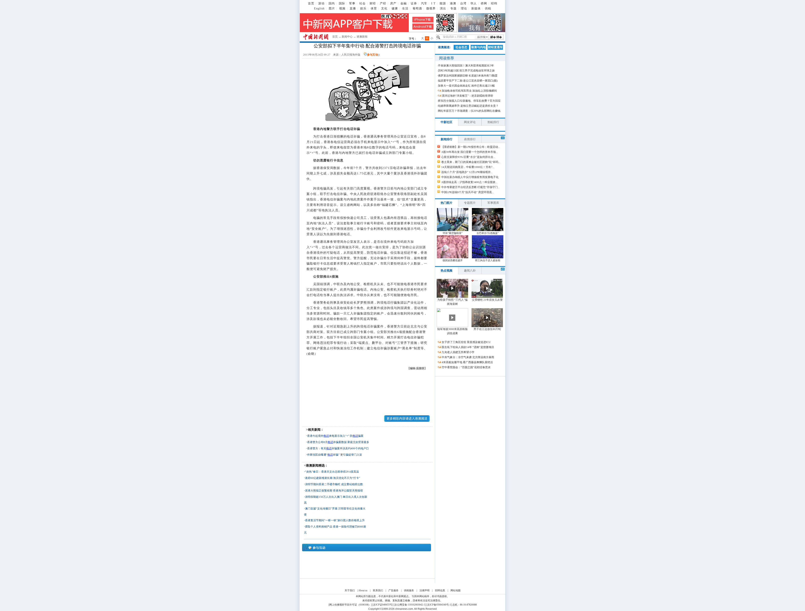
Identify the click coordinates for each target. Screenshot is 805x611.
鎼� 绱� (496, 37)
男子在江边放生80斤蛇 (487, 329)
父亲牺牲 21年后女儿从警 (487, 299)
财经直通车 (495, 47)
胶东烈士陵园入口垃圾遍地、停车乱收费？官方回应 (469, 100)
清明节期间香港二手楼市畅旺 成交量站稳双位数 (334, 484)
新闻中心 (347, 36)
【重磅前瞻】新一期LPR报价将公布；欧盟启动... (470, 146)
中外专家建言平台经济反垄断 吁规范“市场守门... (470, 187)
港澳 (453, 3)
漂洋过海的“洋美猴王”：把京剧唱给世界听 (467, 95)
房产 (393, 3)
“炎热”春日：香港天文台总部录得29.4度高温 (332, 471)
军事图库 (493, 202)
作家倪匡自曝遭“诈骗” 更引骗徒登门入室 (334, 454)
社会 (362, 3)
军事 (352, 3)
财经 (373, 3)
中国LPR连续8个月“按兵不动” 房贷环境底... (467, 192)
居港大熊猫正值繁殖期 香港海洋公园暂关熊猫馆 (334, 490)
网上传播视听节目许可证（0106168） (350, 604)
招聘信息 (440, 590)
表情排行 (470, 139)
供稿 (488, 8)
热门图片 (446, 202)
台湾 (463, 3)
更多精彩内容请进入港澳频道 (407, 418)
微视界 (431, 8)
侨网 (484, 3)
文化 (384, 8)
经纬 (494, 3)
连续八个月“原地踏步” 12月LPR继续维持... (466, 172)
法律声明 (424, 590)
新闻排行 (446, 139)
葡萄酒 (417, 8)
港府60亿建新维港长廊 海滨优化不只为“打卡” (332, 478)
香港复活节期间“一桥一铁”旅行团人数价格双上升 (335, 520)
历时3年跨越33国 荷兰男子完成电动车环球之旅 (466, 70)
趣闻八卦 (470, 270)
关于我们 (350, 590)
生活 (405, 8)
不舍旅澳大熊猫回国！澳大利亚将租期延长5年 (466, 65)
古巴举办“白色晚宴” (488, 233)
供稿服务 (409, 590)
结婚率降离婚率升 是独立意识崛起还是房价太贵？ (468, 105)
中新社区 (446, 122)
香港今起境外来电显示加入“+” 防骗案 (335, 435)
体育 (374, 8)
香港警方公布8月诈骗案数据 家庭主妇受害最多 (338, 442)
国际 (342, 3)
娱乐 (363, 8)
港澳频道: (444, 47)
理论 (464, 8)
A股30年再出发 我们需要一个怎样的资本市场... (469, 151)
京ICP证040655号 (382, 604)
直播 (353, 8)
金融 (403, 3)
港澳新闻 (362, 36)
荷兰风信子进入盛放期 (487, 260)
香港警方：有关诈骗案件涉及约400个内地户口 (338, 448)
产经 (383, 3)
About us (362, 590)
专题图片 (470, 202)
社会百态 (461, 47)
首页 (311, 3)
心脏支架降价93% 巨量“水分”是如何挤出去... (468, 157)
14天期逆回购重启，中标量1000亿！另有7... (467, 167)
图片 (332, 8)
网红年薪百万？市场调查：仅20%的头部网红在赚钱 (469, 110)
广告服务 (393, 590)
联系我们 (378, 590)
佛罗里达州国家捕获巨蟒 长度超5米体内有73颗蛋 (467, 75)
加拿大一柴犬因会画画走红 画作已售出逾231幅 (466, 85)
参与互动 (372, 54)
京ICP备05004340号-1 (439, 604)
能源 (443, 3)
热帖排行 (493, 122)
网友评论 (470, 122)
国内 (331, 3)
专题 (453, 8)
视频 (342, 8)
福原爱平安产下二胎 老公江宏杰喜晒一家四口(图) (467, 80)
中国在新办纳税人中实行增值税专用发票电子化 (470, 177)
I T (433, 3)
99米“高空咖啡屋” (452, 233)
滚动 (321, 3)
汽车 (424, 3)
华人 (473, 3)
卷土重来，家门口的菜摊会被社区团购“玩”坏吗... (470, 162)
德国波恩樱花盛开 (453, 260)
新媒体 (476, 8)
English (319, 8)
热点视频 (446, 270)
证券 (414, 3)
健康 (395, 8)
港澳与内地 (478, 47)
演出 (443, 8)
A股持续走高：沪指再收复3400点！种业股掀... (469, 182)
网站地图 (456, 590)
